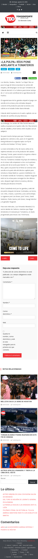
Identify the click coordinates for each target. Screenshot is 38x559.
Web (4, 323)
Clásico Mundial (8, 548)
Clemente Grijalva (20, 548)
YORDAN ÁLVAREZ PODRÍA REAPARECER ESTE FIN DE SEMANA (19, 436)
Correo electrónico (7, 312)
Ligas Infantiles (31, 548)
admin (3, 527)
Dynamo (8, 557)
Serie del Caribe (28, 545)
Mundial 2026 (18, 557)
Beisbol (5, 4)
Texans (22, 552)
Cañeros (11, 69)
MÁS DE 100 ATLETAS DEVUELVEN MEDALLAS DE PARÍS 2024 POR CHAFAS (6, 258)
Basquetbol (13, 4)
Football (21, 4)
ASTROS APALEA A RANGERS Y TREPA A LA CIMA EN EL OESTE (18, 472)
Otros (19, 7)
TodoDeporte (17, 73)
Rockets (14, 552)
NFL (28, 552)
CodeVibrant (31, 541)
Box (34, 4)
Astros (9, 545)
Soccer (29, 4)
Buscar (3, 478)
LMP (18, 69)
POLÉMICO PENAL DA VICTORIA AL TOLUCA (18, 510)
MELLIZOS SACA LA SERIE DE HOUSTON (16, 402)
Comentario (7, 282)
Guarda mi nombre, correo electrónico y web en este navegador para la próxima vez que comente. (9, 342)
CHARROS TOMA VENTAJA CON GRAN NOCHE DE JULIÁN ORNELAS (33, 258)
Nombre (6, 303)
